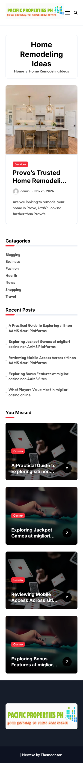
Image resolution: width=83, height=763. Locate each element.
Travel (11, 296)
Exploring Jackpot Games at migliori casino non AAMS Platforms (39, 344)
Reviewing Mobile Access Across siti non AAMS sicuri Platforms (42, 360)
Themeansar (51, 754)
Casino (18, 451)
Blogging (13, 254)
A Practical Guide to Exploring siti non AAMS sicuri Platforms (40, 328)
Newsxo (28, 754)
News (10, 282)
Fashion (12, 268)
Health (11, 275)
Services (20, 164)
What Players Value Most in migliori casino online (38, 392)
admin (25, 191)
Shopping (13, 289)
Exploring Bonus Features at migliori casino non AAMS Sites (39, 376)
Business (13, 261)
